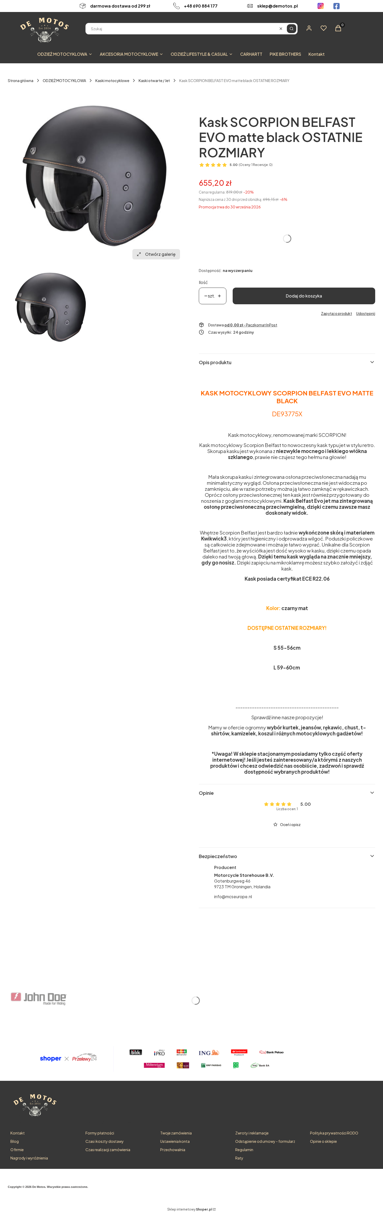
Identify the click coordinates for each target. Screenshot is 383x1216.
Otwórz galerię (160, 254)
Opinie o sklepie (323, 1141)
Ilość (203, 282)
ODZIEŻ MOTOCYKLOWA (64, 80)
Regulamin (244, 1149)
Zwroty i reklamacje (252, 1133)
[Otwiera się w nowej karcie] (320, 6)
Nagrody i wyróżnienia (29, 1158)
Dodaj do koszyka (304, 296)
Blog (14, 1141)
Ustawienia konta (175, 1141)
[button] (291, 28)
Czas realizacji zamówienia (107, 1149)
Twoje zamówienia (176, 1133)
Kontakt (17, 1133)
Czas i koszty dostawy (104, 1141)
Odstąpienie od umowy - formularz (265, 1141)
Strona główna (20, 80)
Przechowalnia (172, 1149)
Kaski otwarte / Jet (154, 80)
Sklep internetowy (189, 1209)
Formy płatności (99, 1133)
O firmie (17, 1149)
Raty (239, 1158)
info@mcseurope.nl (233, 896)
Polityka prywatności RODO (334, 1133)
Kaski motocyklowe (112, 80)
